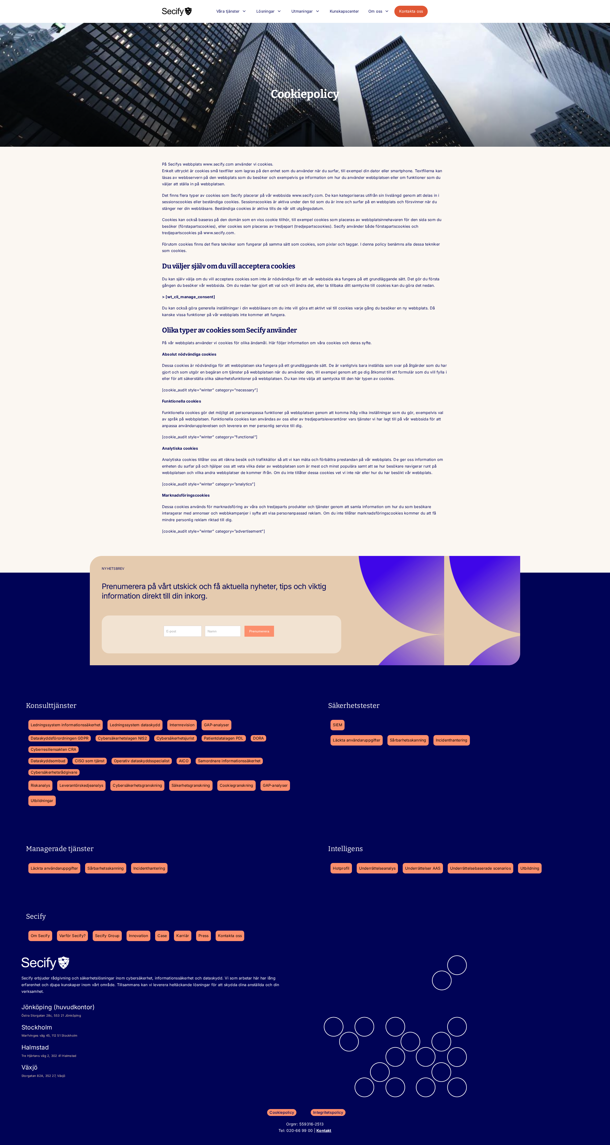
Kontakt (323, 1130)
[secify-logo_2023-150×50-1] (177, 8)
